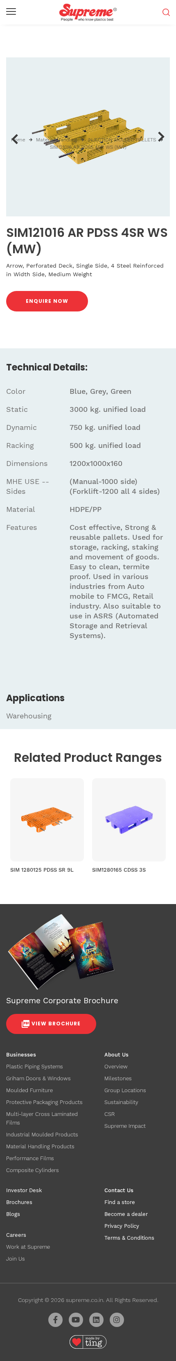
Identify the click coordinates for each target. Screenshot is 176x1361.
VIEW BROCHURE (56, 1023)
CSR (109, 1114)
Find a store (119, 1202)
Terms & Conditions (129, 1238)
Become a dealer (126, 1214)
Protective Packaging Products (44, 1102)
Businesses (21, 1055)
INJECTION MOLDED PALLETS (122, 140)
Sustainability (121, 1102)
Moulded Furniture (29, 1090)
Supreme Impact (125, 1126)
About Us (116, 1055)
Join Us (15, 1259)
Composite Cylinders (32, 1170)
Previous (14, 139)
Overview (116, 1066)
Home (18, 140)
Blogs (13, 1214)
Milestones (118, 1078)
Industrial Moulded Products (42, 1135)
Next (161, 137)
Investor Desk (24, 1190)
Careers (16, 1235)
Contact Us (118, 1190)
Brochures (19, 1202)
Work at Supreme (28, 1247)
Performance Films (30, 1158)
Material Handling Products (40, 1146)
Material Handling (56, 140)
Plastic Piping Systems (34, 1066)
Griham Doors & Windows (38, 1078)
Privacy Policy (121, 1226)
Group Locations (125, 1090)
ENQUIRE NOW (47, 301)
